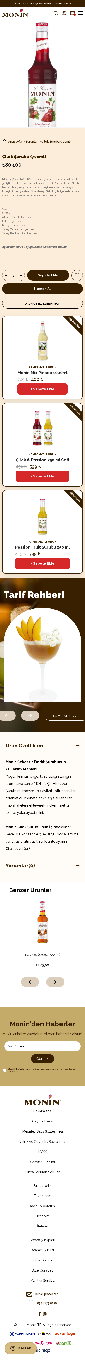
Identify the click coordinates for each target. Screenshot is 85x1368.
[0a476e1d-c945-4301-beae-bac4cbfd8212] (42, 1099)
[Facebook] (39, 1314)
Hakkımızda (42, 1111)
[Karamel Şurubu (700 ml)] (43, 922)
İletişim (42, 1226)
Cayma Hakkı (42, 1121)
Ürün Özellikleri (25, 746)
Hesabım (42, 1216)
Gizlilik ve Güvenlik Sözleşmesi (42, 1142)
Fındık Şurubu (42, 1260)
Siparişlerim (43, 1186)
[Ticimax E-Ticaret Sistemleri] (42, 1351)
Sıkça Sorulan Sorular (42, 1172)
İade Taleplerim (42, 1206)
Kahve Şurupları (42, 1240)
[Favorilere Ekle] (77, 275)
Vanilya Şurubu (43, 1281)
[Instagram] (45, 1314)
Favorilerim (42, 1196)
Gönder (42, 1059)
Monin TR (34, 1325)
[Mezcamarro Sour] (42, 655)
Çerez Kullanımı (42, 1162)
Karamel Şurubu (42, 1250)
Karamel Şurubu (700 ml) (42, 954)
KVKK (42, 1152)
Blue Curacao (43, 1270)
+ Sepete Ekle (42, 389)
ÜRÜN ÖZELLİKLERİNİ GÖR (42, 303)
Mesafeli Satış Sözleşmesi (42, 1131)
